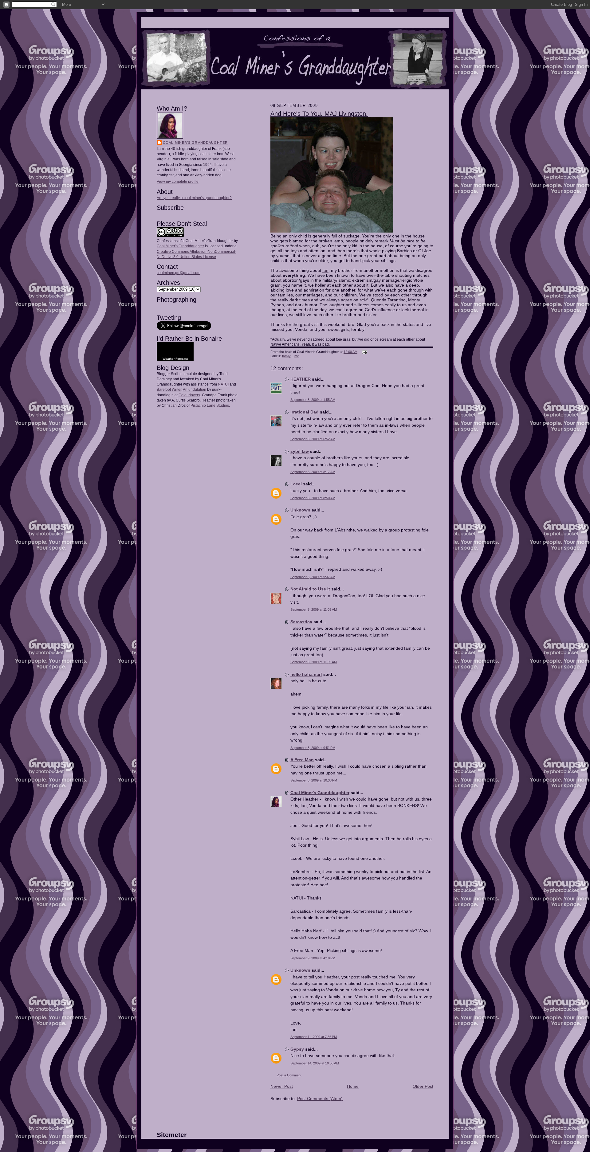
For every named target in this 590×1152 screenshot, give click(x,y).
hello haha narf (306, 674)
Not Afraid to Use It (310, 588)
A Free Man (302, 759)
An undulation (194, 389)
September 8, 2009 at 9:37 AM (312, 577)
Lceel (296, 483)
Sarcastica (301, 621)
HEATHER (300, 379)
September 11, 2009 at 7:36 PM (313, 1037)
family (286, 356)
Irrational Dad (304, 411)
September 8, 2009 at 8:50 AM (312, 498)
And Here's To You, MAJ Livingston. (319, 113)
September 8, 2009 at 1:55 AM (312, 400)
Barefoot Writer (169, 389)
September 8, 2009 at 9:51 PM (312, 748)
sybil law (299, 451)
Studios (222, 405)
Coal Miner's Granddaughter (195, 142)
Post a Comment (289, 1075)
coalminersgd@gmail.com (178, 273)
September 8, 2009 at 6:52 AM (312, 439)
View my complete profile (178, 181)
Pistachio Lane (203, 405)
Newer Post (281, 1086)
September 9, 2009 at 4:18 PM (312, 958)
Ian (325, 270)
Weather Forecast (175, 358)
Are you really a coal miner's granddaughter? (194, 198)
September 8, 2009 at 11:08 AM (313, 609)
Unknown (300, 509)
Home (353, 1086)
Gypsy (297, 1049)
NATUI (223, 384)
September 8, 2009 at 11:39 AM (313, 662)
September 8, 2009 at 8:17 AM (312, 472)
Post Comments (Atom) (320, 1098)
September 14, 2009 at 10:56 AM (314, 1063)
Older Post (423, 1086)
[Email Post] (363, 352)
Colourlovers (189, 395)
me (296, 356)
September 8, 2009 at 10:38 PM (313, 780)
